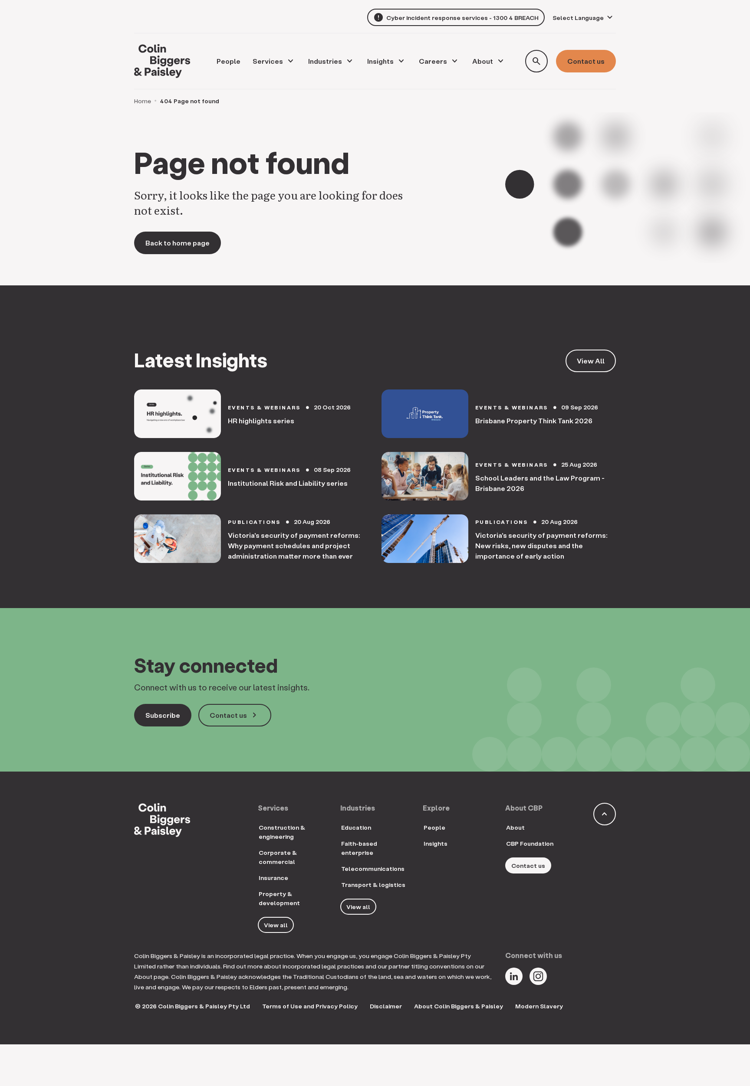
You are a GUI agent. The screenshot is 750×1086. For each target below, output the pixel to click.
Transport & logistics (373, 884)
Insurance (273, 877)
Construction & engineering (282, 832)
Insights (380, 60)
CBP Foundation (529, 843)
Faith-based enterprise (359, 848)
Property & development (279, 898)
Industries (325, 60)
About (482, 60)
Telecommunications (373, 868)
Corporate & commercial (278, 857)
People (434, 827)
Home (142, 101)
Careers (433, 60)
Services (268, 60)
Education (356, 827)
